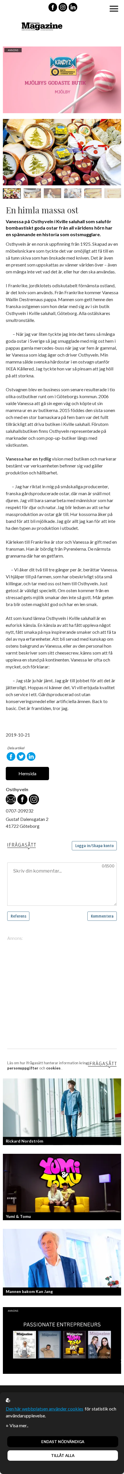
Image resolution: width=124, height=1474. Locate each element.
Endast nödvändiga (62, 1441)
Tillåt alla (62, 1455)
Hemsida (27, 773)
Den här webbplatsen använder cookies (44, 1408)
